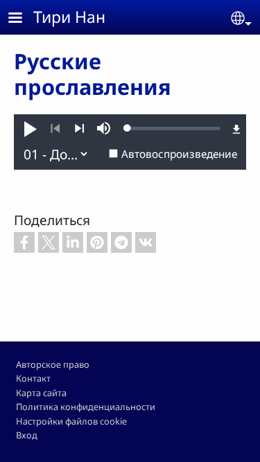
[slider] (174, 128)
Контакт (33, 378)
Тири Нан (69, 17)
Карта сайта (41, 393)
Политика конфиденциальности (85, 406)
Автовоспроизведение (179, 154)
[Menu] (23, 19)
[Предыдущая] (55, 128)
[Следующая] (79, 128)
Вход (26, 435)
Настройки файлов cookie (71, 421)
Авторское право (52, 364)
